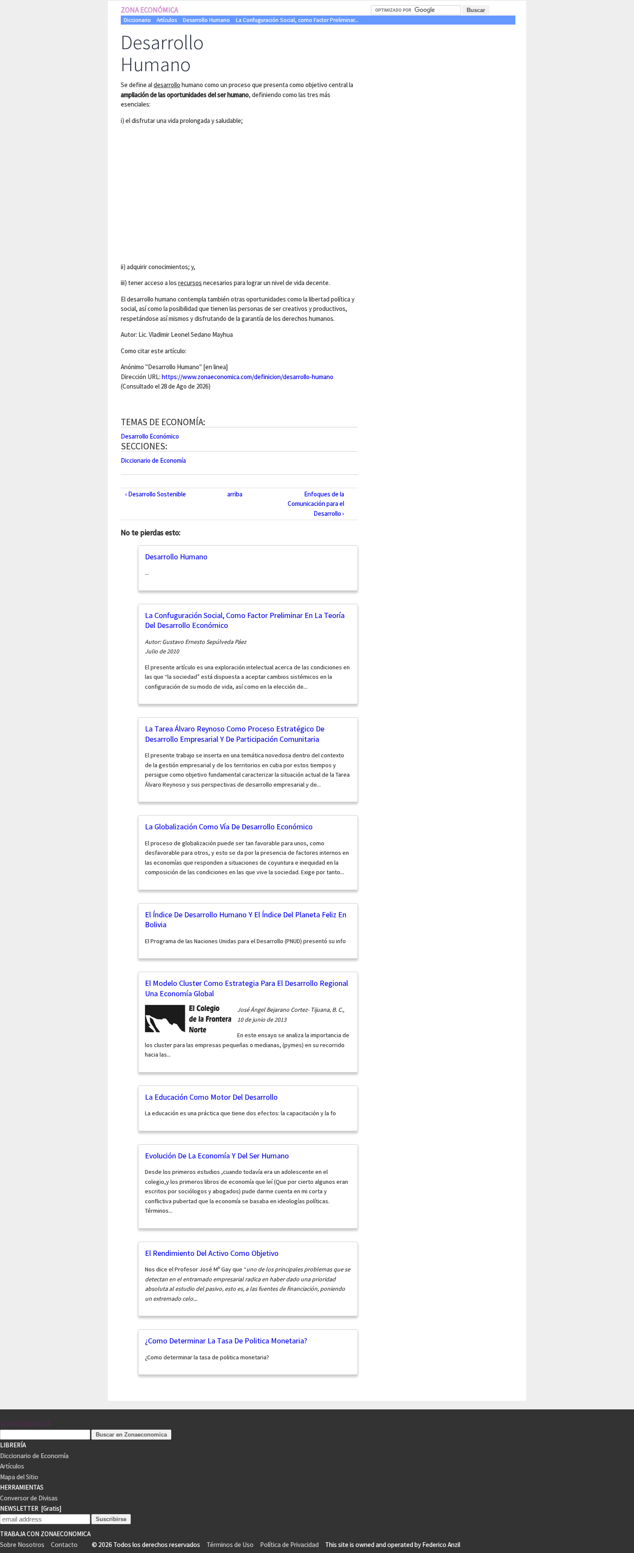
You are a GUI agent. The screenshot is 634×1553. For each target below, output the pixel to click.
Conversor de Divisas (29, 1498)
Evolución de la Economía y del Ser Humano (217, 1156)
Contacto (64, 1544)
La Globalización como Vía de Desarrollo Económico (229, 826)
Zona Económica (149, 10)
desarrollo (167, 85)
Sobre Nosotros (22, 1544)
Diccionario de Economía (153, 460)
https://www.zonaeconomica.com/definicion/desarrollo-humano (247, 377)
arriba (234, 494)
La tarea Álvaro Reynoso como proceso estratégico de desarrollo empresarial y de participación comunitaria (234, 734)
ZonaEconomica (25, 1424)
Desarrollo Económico (150, 436)
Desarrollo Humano (206, 20)
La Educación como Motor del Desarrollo (211, 1097)
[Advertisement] (193, 192)
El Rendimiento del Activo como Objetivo (212, 1253)
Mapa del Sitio (19, 1477)
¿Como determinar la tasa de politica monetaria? (226, 1341)
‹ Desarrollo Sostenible (155, 494)
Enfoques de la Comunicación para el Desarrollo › (316, 504)
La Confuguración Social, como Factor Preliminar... (297, 20)
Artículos (167, 20)
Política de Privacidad (289, 1544)
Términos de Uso (230, 1544)
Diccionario (137, 20)
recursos (190, 283)
